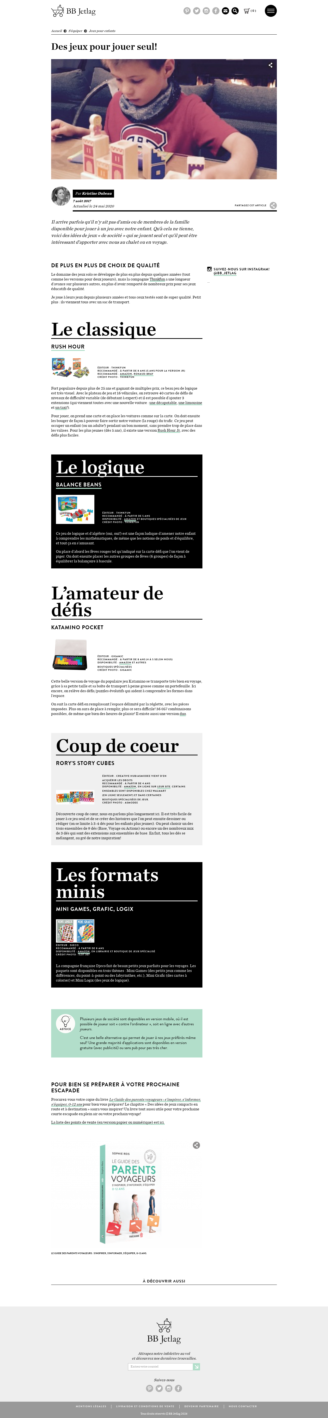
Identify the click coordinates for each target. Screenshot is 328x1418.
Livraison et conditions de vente (145, 1406)
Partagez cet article (251, 205)
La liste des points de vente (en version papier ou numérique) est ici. (108, 1122)
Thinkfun (157, 279)
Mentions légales (91, 1406)
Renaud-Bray (143, 374)
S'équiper (75, 31)
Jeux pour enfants (102, 31)
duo (183, 714)
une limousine (190, 403)
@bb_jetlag (225, 273)
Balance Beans (79, 484)
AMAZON (126, 374)
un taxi (61, 408)
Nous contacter (243, 1406)
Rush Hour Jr (169, 430)
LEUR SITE (163, 786)
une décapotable (163, 403)
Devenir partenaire (201, 1406)
